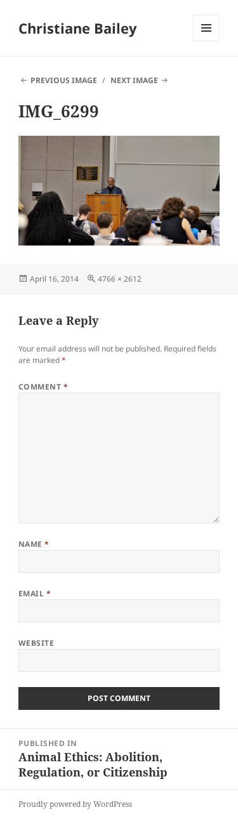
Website (36, 643)
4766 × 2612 (120, 278)
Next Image (134, 80)
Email (34, 593)
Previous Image (63, 80)
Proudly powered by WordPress (75, 804)
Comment (43, 386)
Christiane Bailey (77, 27)
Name (34, 544)
